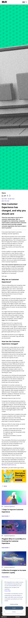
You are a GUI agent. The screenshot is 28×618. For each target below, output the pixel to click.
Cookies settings (14, 604)
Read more (5, 516)
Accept (14, 608)
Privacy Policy (8, 590)
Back (5, 486)
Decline (14, 611)
